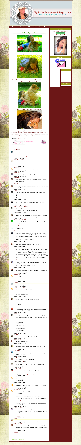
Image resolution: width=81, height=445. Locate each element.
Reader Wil (16, 212)
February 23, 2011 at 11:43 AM (20, 189)
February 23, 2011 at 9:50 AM (20, 176)
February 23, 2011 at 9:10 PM (20, 286)
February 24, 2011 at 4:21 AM (20, 349)
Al (14, 259)
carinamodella (17, 339)
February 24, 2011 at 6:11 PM (20, 375)
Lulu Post (16, 149)
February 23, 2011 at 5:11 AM (20, 166)
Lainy (15, 313)
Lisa (15, 418)
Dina (15, 183)
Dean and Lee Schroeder (19, 219)
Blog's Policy (46, 26)
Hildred (15, 268)
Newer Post (13, 438)
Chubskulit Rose (17, 383)
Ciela (15, 376)
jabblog (15, 357)
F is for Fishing (27, 156)
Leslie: (15, 297)
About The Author (21, 26)
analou (15, 306)
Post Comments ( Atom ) (20, 439)
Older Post (46, 438)
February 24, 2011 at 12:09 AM (20, 338)
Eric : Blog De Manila (18, 287)
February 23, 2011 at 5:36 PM (20, 259)
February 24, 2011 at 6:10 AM (20, 356)
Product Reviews (37, 26)
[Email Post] (24, 138)
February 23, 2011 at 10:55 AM (20, 183)
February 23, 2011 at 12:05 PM (20, 199)
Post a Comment (14, 432)
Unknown (16, 389)
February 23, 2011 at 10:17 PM (20, 296)
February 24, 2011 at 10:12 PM (20, 400)
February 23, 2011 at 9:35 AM (20, 171)
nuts (15, 344)
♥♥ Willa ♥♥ (16, 368)
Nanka (15, 177)
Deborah (16, 172)
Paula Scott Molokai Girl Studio (20, 206)
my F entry (18, 416)
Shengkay (16, 274)
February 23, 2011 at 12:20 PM (20, 205)
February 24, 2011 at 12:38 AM (20, 343)
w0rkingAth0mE (17, 407)
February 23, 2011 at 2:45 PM (20, 230)
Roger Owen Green (18, 159)
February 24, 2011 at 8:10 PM (20, 382)
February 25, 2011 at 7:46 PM (20, 430)
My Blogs (30, 26)
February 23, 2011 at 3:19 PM (20, 246)
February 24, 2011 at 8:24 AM (20, 367)
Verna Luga (16, 350)
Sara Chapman (17, 423)
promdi (15, 167)
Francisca (16, 199)
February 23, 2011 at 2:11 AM (20, 158)
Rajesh (15, 282)
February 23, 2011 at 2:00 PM (20, 225)
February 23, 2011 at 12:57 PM (20, 218)
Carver (15, 242)
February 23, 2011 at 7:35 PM (20, 267)
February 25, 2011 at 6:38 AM (20, 417)
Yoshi (15, 190)
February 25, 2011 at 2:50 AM (20, 406)
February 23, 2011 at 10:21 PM (20, 306)
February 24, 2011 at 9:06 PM (20, 388)
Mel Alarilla (16, 247)
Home (13, 26)
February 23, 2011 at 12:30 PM (20, 212)
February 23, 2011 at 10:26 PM (20, 312)
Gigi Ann (16, 230)
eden (15, 334)
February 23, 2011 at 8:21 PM (20, 273)
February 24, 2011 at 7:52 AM (20, 361)
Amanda (16, 225)
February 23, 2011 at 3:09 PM (20, 241)
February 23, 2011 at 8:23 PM (20, 281)
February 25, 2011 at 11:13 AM (20, 422)
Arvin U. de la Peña (18, 361)
